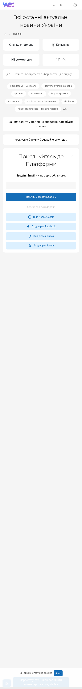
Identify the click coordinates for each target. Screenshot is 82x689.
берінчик (69, 101)
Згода (58, 673)
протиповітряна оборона (58, 86)
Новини (17, 33)
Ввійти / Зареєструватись (41, 196)
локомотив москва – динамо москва (38, 109)
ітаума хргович (59, 93)
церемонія (13, 101)
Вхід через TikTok (43, 236)
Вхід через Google (43, 216)
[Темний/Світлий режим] (61, 4)
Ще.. (65, 109)
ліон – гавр (37, 93)
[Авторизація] (75, 4)
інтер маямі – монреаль (23, 86)
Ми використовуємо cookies (36, 672)
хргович (18, 93)
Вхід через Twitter (43, 245)
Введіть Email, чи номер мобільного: (41, 175)
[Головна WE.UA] (4, 33)
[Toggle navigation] (67, 4)
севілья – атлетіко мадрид (41, 101)
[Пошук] (54, 4)
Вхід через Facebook (43, 226)
